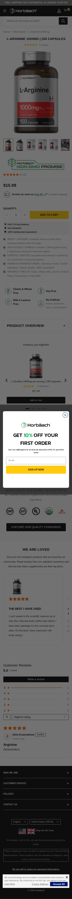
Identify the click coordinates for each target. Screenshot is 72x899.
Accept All (59, 884)
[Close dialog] (65, 415)
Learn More (9, 884)
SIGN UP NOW (36, 470)
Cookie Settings (40, 884)
